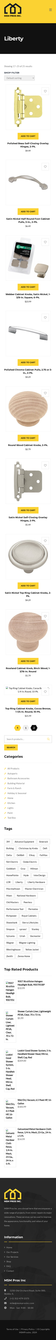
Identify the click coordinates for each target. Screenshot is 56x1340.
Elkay (32, 855)
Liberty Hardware (36, 882)
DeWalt (20, 855)
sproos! (23, 929)
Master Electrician (34, 888)
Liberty (19, 882)
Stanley (35, 929)
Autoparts (12, 773)
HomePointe (12, 875)
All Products (13, 768)
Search (11, 747)
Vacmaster (35, 936)
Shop (8, 1261)
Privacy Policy (28, 1329)
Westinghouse (13, 949)
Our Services (12, 1256)
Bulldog (10, 848)
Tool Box (11, 817)
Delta (9, 855)
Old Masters (12, 902)
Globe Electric (30, 861)
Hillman (34, 868)
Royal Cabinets (29, 915)
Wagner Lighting (27, 942)
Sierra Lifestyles (30, 922)
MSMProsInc (25, 1332)
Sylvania (10, 936)
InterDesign (39, 875)
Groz (23, 868)
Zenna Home (24, 956)
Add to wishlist (45, 91)
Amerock (43, 841)
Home (10, 798)
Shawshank (11, 922)
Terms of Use (12, 1329)
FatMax (43, 855)
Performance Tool (14, 909)
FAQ (8, 1266)
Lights (10, 807)
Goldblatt (11, 868)
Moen (9, 895)
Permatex (33, 909)
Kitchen (11, 803)
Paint (10, 812)
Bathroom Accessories (18, 778)
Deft (45, 848)
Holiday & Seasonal (16, 793)
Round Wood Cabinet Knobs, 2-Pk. (28, 445)
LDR (8, 882)
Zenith (9, 956)
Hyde (26, 875)
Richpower (11, 915)
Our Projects (12, 1252)
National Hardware (26, 895)
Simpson (10, 929)
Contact (10, 1271)
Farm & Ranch (14, 788)
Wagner (10, 942)
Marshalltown (13, 888)
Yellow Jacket (32, 949)
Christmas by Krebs (28, 848)
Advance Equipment (24, 841)
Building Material (16, 783)
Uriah (22, 936)
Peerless (28, 902)
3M (8, 841)
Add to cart (28, 136)
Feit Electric (12, 861)
